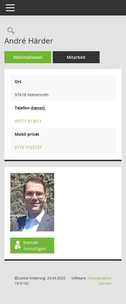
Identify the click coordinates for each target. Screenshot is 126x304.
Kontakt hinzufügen (34, 245)
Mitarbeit (76, 57)
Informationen (27, 57)
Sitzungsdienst (99, 281)
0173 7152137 (28, 147)
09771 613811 (28, 121)
